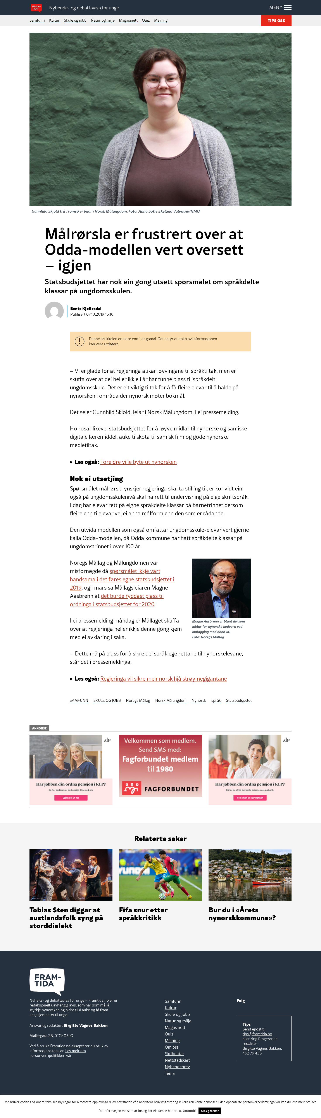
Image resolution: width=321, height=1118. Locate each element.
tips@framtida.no (257, 1034)
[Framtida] (37, 7)
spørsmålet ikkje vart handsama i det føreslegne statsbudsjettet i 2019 (122, 579)
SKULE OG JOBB (107, 700)
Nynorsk (199, 700)
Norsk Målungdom (170, 700)
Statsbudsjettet (239, 700)
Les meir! (190, 1110)
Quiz (146, 20)
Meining (160, 20)
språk (216, 700)
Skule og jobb (75, 20)
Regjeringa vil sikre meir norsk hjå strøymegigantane (163, 679)
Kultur (54, 20)
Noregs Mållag (138, 700)
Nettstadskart (177, 1060)
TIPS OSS (276, 20)
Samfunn (37, 20)
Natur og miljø (103, 20)
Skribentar (174, 1053)
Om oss (171, 1047)
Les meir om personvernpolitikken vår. (57, 1053)
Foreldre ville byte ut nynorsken (138, 462)
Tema (170, 1073)
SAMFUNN (79, 700)
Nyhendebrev (177, 1067)
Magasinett (128, 20)
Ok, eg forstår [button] (210, 1111)
